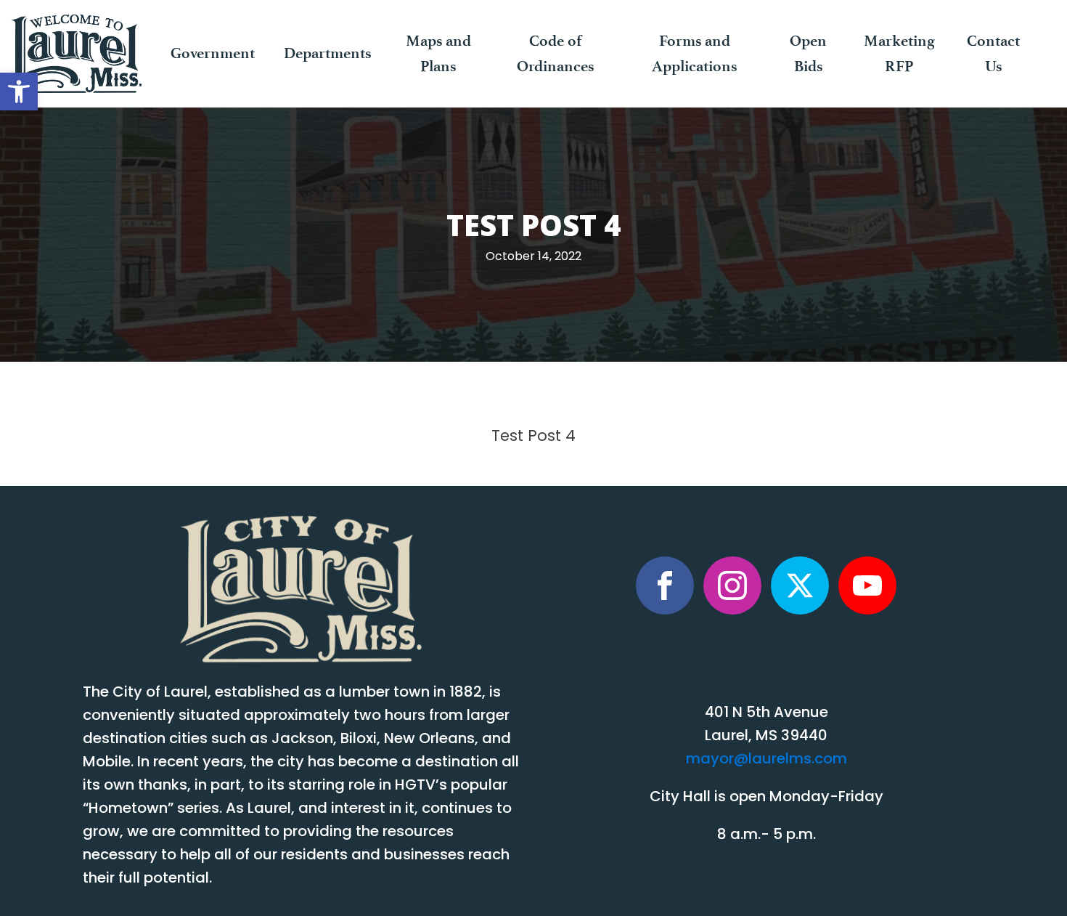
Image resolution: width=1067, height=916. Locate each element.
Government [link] (213, 53)
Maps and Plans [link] (438, 53)
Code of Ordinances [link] (555, 53)
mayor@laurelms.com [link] (766, 760)
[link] (19, 91)
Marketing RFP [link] (899, 53)
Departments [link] (327, 53)
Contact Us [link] (993, 53)
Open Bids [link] (808, 53)
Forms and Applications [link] (694, 53)
